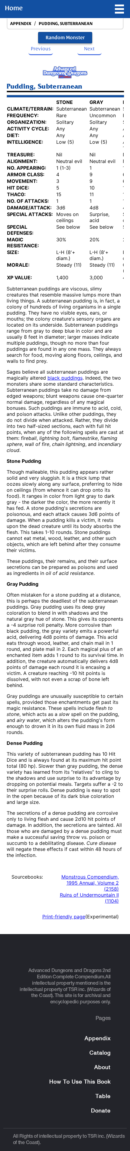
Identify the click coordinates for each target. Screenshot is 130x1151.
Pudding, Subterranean (66, 24)
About (102, 1067)
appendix (20, 24)
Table (103, 1096)
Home (14, 8)
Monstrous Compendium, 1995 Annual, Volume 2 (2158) (90, 883)
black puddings (65, 378)
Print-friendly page (63, 917)
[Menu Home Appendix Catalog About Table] (119, 9)
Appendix (98, 1038)
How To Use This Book (80, 1082)
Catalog (100, 1053)
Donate (101, 1111)
